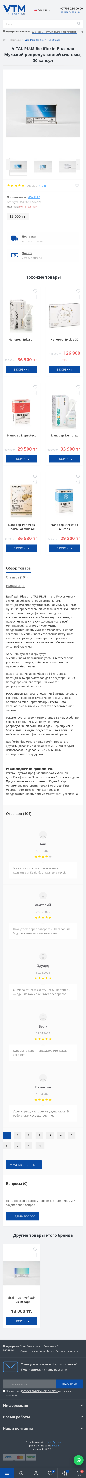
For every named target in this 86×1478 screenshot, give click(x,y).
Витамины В (51, 1346)
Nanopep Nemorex (64, 435)
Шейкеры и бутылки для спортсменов (54, 31)
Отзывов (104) (17, 577)
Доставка (29, 236)
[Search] (79, 24)
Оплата (27, 253)
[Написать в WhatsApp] (79, 1460)
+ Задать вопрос (22, 1216)
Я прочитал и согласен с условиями (39, 1393)
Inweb (55, 1445)
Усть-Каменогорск (31, 1346)
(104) (42, 185)
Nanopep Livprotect (21, 435)
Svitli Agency (54, 1442)
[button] (36, 1473)
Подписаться (69, 1383)
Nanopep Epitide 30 (64, 339)
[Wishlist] (77, 185)
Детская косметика (67, 1351)
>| (40, 1145)
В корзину (21, 369)
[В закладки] (35, 291)
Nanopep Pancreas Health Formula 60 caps (21, 529)
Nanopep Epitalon (21, 339)
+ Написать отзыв (24, 1164)
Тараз (50, 1351)
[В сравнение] (35, 297)
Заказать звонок (70, 12)
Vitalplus (34, 197)
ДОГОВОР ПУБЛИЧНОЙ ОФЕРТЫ (39, 1391)
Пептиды (15, 40)
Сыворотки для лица (32, 1351)
